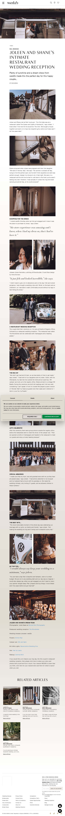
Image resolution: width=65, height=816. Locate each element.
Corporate (47, 796)
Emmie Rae (18, 638)
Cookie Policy (19, 798)
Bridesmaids (5, 798)
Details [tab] (32, 398)
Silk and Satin (22, 642)
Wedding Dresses (6, 796)
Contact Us (18, 802)
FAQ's (31, 802)
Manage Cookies (49, 804)
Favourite (58, 3)
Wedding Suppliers (49, 800)
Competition (33, 796)
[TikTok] (54, 813)
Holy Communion (6, 802)
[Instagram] (61, 813)
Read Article (6, 718)
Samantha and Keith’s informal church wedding (49, 711)
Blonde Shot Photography (37, 625)
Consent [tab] (12, 398)
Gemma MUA (19, 654)
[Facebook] (50, 813)
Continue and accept (52, 416)
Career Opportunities (35, 800)
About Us (18, 804)
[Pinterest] (57, 813)
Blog (46, 802)
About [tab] (52, 398)
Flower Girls (5, 800)
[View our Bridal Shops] (54, 3)
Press (46, 798)
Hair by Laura (17, 650)
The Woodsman (34, 629)
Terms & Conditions (21, 800)
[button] (60, 811)
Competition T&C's (34, 798)
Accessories (5, 804)
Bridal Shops (5, 807)
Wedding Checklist (20, 807)
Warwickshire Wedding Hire (29, 646)
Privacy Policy (19, 796)
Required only (32, 416)
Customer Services (34, 804)
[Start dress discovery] (60, 806)
